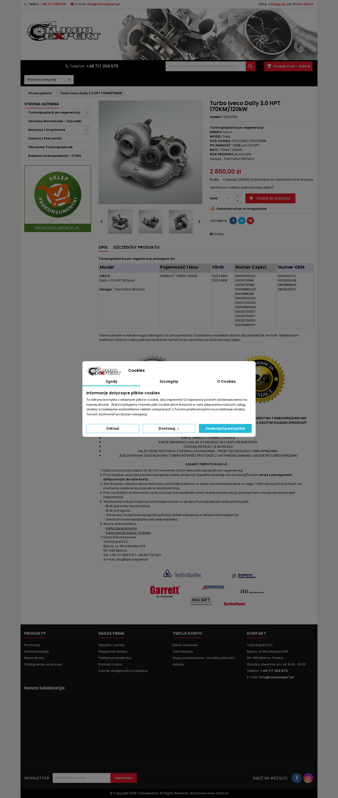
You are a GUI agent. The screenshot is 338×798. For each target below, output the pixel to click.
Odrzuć (112, 428)
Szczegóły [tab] (169, 381)
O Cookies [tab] (226, 381)
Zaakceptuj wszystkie (225, 428)
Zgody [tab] (111, 381)
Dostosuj (167, 428)
